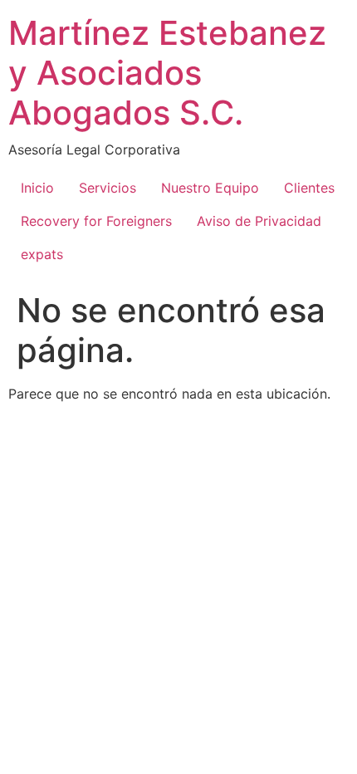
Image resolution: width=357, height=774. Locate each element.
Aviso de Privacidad (259, 221)
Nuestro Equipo (210, 187)
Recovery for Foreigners (96, 221)
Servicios (107, 187)
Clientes (309, 187)
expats (42, 254)
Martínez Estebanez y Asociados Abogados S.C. (167, 72)
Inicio (37, 187)
